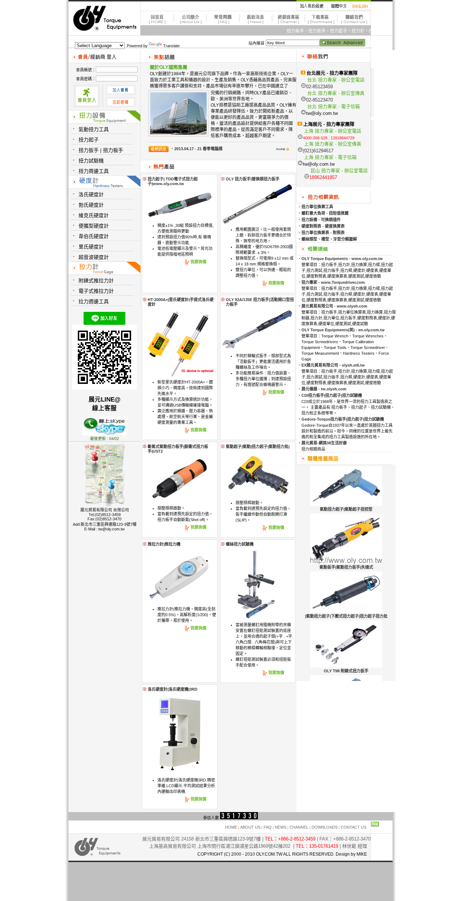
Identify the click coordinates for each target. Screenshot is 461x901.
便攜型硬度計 (94, 226)
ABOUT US (250, 827)
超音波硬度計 (94, 257)
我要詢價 (198, 262)
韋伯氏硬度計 (94, 236)
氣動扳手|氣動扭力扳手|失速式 (346, 567)
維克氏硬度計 (94, 215)
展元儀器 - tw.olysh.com (323, 389)
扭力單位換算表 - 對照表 (323, 232)
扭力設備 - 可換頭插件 (321, 220)
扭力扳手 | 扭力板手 (101, 150)
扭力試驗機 (91, 160)
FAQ (268, 827)
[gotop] (375, 825)
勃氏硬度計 (91, 205)
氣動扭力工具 (94, 129)
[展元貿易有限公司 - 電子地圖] (104, 505)
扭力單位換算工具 (317, 207)
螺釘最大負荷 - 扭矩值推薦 (325, 213)
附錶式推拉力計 (96, 280)
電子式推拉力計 (96, 291)
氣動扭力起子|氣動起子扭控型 (346, 509)
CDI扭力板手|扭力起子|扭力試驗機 (331, 395)
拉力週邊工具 (94, 301)
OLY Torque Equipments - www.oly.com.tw (342, 258)
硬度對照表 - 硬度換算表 (323, 226)
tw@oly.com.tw (111, 529)
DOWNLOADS (324, 827)
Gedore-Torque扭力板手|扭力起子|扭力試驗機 (342, 419)
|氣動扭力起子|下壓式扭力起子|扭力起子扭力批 (346, 616)
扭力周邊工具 (94, 171)
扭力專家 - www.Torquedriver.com (333, 282)
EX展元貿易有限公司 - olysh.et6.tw (333, 365)
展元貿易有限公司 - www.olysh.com (334, 306)
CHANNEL (299, 827)
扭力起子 (89, 140)
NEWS (280, 827)
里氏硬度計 (91, 247)
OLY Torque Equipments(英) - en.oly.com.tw (343, 330)
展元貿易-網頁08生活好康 (324, 443)
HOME (231, 827)
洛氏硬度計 (91, 194)
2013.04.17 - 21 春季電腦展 (198, 149)
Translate (171, 46)
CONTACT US (353, 827)
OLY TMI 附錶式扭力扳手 (346, 671)
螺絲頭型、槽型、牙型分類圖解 (329, 239)
